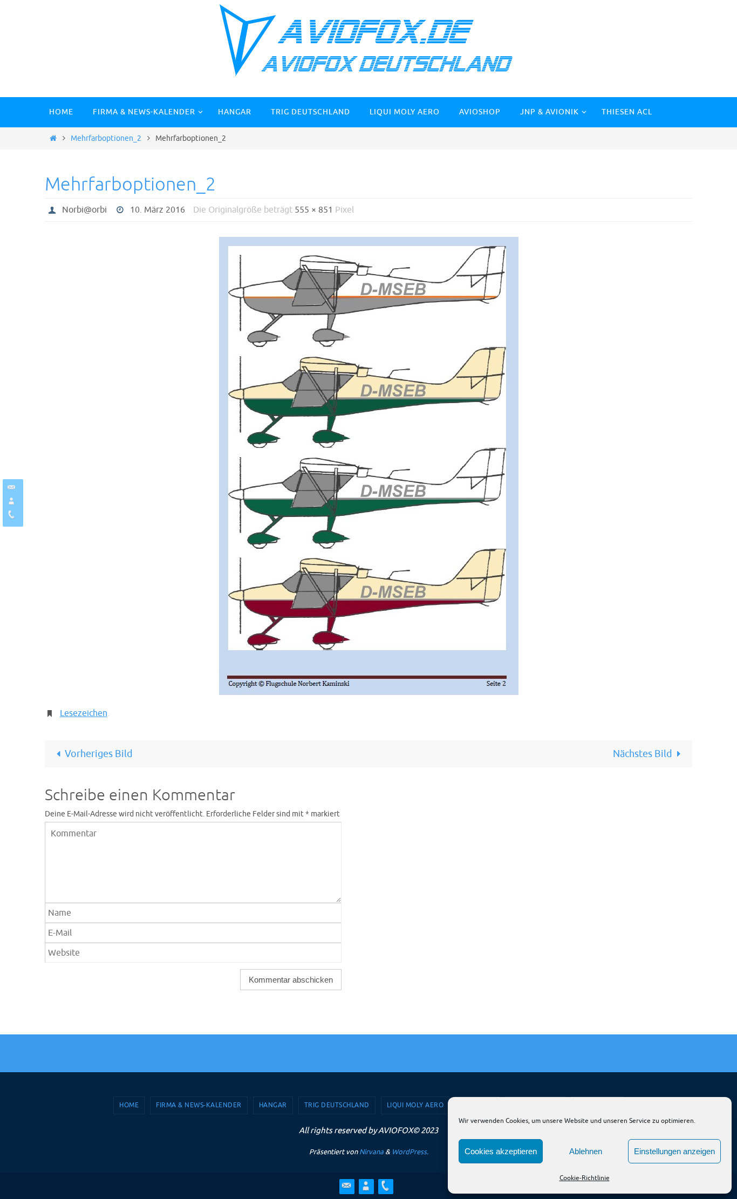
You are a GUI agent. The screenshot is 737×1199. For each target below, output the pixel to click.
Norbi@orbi (84, 210)
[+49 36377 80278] (11, 514)
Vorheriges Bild (99, 754)
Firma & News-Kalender (199, 1105)
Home (129, 1105)
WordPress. (410, 1151)
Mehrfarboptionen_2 (106, 138)
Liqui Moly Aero (415, 1105)
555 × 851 (314, 210)
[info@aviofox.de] (11, 487)
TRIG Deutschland (337, 1105)
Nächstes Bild (642, 754)
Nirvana (371, 1151)
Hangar (273, 1105)
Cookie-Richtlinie (584, 1178)
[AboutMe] (11, 501)
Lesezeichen (83, 713)
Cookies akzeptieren (501, 1151)
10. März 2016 (157, 210)
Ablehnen (585, 1151)
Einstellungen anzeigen (674, 1151)
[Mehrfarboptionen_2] (368, 466)
